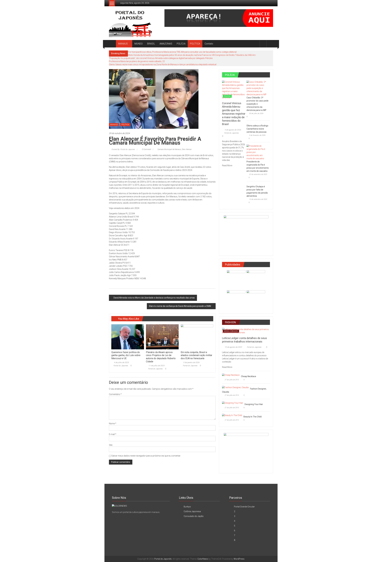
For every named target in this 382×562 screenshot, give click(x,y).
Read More (227, 165)
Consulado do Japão (194, 516)
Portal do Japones (120, 366)
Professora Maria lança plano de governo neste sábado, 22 (137, 61)
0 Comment (146, 149)
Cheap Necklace (248, 376)
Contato (209, 43)
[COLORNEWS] (119, 506)
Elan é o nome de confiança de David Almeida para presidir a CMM (180, 306)
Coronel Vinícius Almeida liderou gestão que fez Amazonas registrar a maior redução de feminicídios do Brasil (233, 114)
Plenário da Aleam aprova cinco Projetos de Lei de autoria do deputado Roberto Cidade (161, 357)
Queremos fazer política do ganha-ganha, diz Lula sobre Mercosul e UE (125, 355)
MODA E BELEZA (231, 331)
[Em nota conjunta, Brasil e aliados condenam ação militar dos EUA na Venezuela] (197, 336)
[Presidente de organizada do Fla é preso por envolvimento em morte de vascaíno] (257, 152)
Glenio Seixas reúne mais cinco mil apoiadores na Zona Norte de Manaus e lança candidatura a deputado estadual (162, 64)
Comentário (115, 394)
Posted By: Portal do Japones (123, 149)
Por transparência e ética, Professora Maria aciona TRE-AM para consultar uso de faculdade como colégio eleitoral (182, 52)
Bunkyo (187, 506)
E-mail (112, 434)
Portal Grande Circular (244, 506)
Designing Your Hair (254, 404)
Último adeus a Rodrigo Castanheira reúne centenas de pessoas (257, 128)
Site (110, 445)
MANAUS (123, 43)
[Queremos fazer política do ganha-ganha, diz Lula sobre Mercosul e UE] (127, 336)
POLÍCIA (181, 43)
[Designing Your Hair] (232, 403)
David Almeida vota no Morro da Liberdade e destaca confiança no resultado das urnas (154, 298)
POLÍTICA (195, 43)
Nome (112, 423)
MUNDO (138, 43)
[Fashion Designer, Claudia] (235, 387)
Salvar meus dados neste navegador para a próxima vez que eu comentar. (146, 456)
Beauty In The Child (253, 416)
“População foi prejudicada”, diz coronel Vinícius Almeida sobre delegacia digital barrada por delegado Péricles (161, 58)
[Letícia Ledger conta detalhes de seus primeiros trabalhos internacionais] (246, 330)
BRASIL (151, 43)
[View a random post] (270, 43)
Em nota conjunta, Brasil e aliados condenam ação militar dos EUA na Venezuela (196, 355)
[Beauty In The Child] (232, 415)
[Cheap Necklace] (230, 375)
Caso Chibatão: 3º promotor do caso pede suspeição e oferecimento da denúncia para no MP (257, 103)
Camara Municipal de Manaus (169, 149)
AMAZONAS (166, 43)
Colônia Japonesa (192, 511)
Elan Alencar (187, 149)
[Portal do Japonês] (112, 43)
